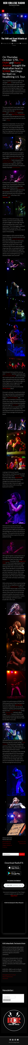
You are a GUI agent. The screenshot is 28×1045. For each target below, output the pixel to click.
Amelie (9, 714)
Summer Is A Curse (15, 710)
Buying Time (9, 712)
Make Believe (14, 587)
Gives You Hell (7, 160)
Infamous (17, 476)
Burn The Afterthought (9, 375)
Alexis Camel (16, 43)
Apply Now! (14, 896)
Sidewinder (5, 197)
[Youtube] (13, 1040)
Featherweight (13, 113)
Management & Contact (9, 975)
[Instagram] (15, 1040)
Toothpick (8, 374)
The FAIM (15, 405)
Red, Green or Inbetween (18, 114)
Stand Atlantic (16, 167)
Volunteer (5, 978)
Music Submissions (8, 976)
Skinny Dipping (6, 388)
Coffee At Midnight (12, 397)
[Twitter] (10, 1040)
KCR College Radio (14, 3)
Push (9, 195)
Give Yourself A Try (15, 158)
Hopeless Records (8, 162)
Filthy (8, 120)
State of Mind (18, 477)
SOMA (6, 71)
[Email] (18, 1040)
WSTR (9, 82)
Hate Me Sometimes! (18, 239)
